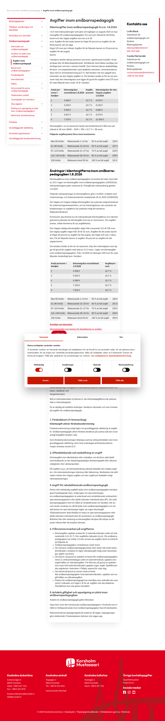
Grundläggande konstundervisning (25, 138)
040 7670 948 (133, 51)
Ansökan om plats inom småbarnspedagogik (21, 55)
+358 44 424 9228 (135, 76)
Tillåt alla (120, 380)
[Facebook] (124, 692)
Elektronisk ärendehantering (22, 115)
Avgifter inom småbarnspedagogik (22, 62)
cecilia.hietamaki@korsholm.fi (140, 72)
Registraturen (128, 683)
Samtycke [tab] (43, 337)
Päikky (14, 84)
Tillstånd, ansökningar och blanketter (21, 28)
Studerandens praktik (20, 95)
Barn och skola (13, 10)
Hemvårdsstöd (17, 79)
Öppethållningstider (131, 680)
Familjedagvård (17, 75)
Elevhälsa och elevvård (19, 36)
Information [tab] (82, 337)
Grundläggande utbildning (21, 128)
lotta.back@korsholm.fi (137, 48)
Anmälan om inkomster (61, 324)
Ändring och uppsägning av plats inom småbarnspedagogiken (24, 109)
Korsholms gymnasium (19, 133)
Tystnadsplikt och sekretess (23, 99)
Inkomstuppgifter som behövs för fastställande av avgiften (76, 329)
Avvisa (45, 380)
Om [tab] (121, 337)
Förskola (13, 122)
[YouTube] (133, 692)
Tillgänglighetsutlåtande (87, 712)
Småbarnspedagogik (31, 10)
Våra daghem (16, 104)
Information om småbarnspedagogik (19, 47)
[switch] (68, 370)
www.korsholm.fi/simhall (56, 691)
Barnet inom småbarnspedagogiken (20, 69)
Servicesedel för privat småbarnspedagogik (20, 89)
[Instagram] (129, 692)
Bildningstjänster (16, 21)
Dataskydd (69, 712)
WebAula (125, 712)
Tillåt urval (82, 380)
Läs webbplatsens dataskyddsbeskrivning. (111, 356)
